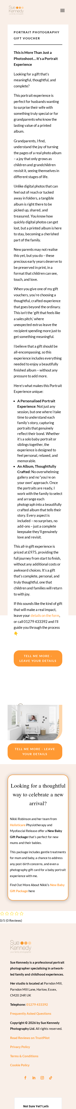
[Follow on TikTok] (50, 1077)
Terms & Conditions (24, 1056)
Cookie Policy (20, 1065)
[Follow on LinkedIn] (33, 1077)
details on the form (45, 615)
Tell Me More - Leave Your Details (38, 658)
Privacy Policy (20, 1047)
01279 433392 (37, 1004)
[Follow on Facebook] (25, 1077)
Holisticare (18, 825)
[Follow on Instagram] (42, 1077)
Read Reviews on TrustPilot (30, 1038)
